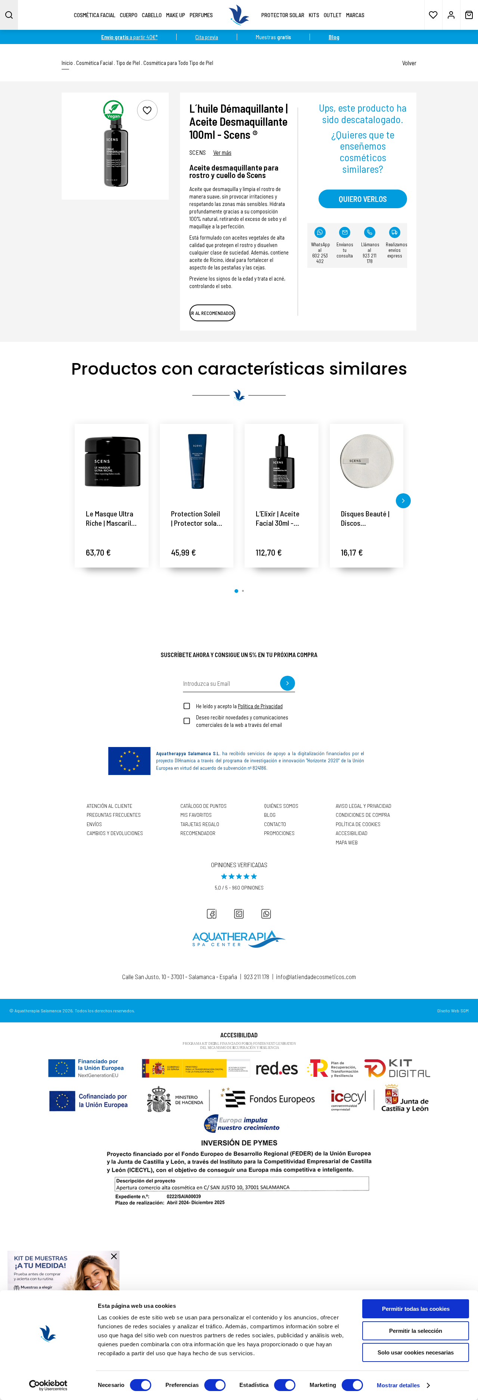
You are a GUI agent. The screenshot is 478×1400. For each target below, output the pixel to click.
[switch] (215, 1385)
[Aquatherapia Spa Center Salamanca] (239, 939)
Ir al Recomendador (212, 313)
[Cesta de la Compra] (469, 15)
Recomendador (197, 833)
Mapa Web (347, 843)
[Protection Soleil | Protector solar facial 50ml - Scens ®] (197, 461)
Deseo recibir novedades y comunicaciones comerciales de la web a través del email (242, 721)
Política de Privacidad (260, 706)
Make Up (175, 15)
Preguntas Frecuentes (114, 815)
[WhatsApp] (266, 914)
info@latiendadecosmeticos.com (316, 976)
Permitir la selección (415, 1331)
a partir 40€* (129, 37)
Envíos (94, 824)
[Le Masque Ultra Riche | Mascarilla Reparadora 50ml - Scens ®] (112, 461)
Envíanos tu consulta (344, 250)
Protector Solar (282, 15)
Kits (314, 15)
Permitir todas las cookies (416, 1309)
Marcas (355, 15)
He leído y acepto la (239, 706)
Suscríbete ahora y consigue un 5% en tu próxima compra (239, 654)
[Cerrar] (114, 1256)
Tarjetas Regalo (199, 824)
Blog (270, 815)
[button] (74, 500)
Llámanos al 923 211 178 (370, 252)
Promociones (279, 833)
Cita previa (206, 37)
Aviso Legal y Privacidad (363, 806)
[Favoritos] (433, 15)
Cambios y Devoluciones (115, 833)
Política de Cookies (358, 824)
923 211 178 (256, 976)
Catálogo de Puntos (203, 806)
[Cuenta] (451, 15)
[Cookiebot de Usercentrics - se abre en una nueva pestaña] (48, 1385)
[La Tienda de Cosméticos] (239, 15)
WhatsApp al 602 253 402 (320, 252)
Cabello (152, 15)
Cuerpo (128, 15)
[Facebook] (212, 914)
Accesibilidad (351, 833)
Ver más (222, 152)
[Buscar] (9, 15)
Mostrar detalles (398, 1385)
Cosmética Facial (94, 15)
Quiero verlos (363, 198)
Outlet (333, 15)
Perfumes (201, 15)
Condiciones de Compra (363, 815)
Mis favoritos (196, 815)
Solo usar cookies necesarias (416, 1352)
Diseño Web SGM (453, 1010)
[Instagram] (239, 914)
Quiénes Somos (281, 806)
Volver (409, 62)
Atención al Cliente (109, 806)
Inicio (67, 63)
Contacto (275, 824)
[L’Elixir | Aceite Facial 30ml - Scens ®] (282, 461)
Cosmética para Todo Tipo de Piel (178, 63)
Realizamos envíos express (396, 250)
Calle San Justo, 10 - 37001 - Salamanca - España (179, 976)
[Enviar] (287, 683)
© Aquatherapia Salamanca (35, 1010)
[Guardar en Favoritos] (147, 110)
